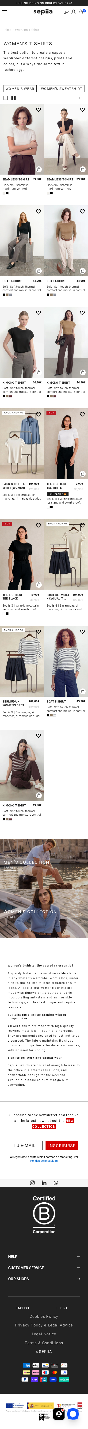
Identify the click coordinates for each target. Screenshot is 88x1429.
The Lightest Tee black (13, 596)
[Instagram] (32, 1182)
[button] (66, 12)
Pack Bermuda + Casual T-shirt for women (58, 596)
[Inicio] (43, 11)
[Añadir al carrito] (39, 169)
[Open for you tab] (59, 1414)
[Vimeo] (44, 1182)
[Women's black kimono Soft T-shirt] (22, 342)
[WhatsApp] (56, 1182)
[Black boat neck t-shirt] (22, 240)
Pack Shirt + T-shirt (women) (14, 485)
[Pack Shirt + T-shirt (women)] (22, 443)
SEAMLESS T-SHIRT (16, 179)
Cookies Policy (44, 1316)
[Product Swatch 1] (4, 193)
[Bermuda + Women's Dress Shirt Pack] (22, 661)
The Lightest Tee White (57, 485)
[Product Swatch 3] (10, 294)
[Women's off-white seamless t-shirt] (22, 139)
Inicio (7, 29)
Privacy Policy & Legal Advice (44, 1324)
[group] (44, 3)
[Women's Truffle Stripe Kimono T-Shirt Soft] (22, 765)
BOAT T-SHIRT (12, 281)
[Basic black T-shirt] (22, 554)
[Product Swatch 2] (7, 193)
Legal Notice (44, 1333)
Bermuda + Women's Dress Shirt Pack (14, 703)
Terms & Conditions (44, 1342)
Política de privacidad (44, 1160)
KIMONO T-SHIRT (14, 382)
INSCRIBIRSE (62, 1145)
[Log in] (73, 12)
